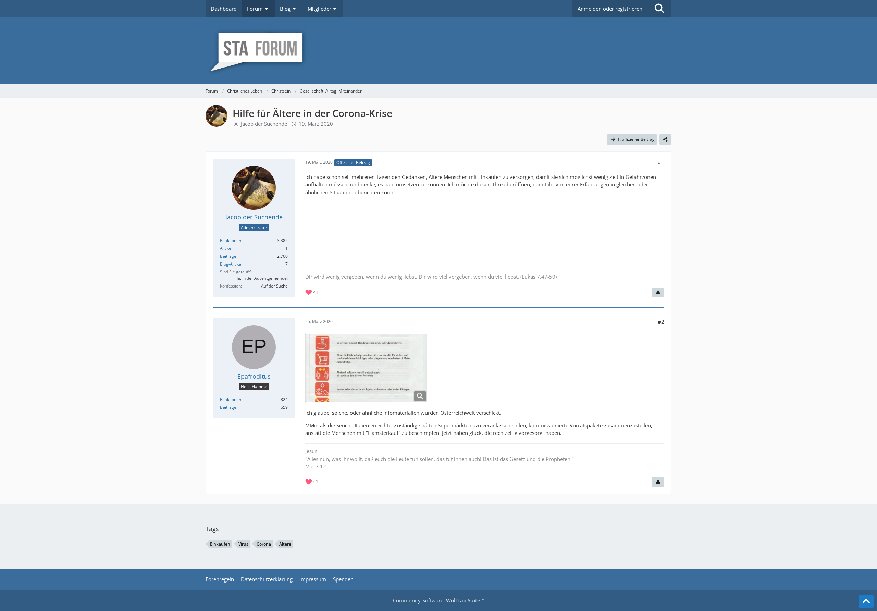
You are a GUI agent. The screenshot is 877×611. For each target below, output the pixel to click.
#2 (661, 321)
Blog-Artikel (231, 264)
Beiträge (228, 256)
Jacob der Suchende (264, 123)
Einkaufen (220, 544)
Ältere (285, 544)
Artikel (226, 248)
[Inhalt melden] (658, 292)
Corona (264, 544)
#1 (661, 162)
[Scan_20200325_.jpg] (366, 368)
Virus (243, 544)
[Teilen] (665, 139)
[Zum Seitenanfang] (866, 601)
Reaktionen (230, 240)
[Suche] (659, 8)
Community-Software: (438, 600)
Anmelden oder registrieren (610, 8)
